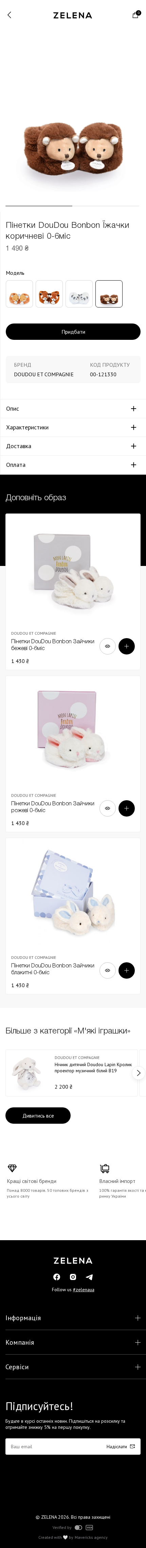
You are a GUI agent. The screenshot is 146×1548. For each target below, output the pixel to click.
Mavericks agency (91, 1537)
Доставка (18, 446)
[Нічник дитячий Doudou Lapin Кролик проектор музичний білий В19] (72, 1073)
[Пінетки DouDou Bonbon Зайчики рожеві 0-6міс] (73, 754)
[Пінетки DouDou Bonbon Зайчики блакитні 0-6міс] (73, 916)
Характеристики (27, 427)
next (138, 1073)
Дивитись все (38, 1115)
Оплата (15, 465)
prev (7, 1073)
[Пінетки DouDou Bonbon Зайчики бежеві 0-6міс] (73, 592)
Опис (12, 408)
